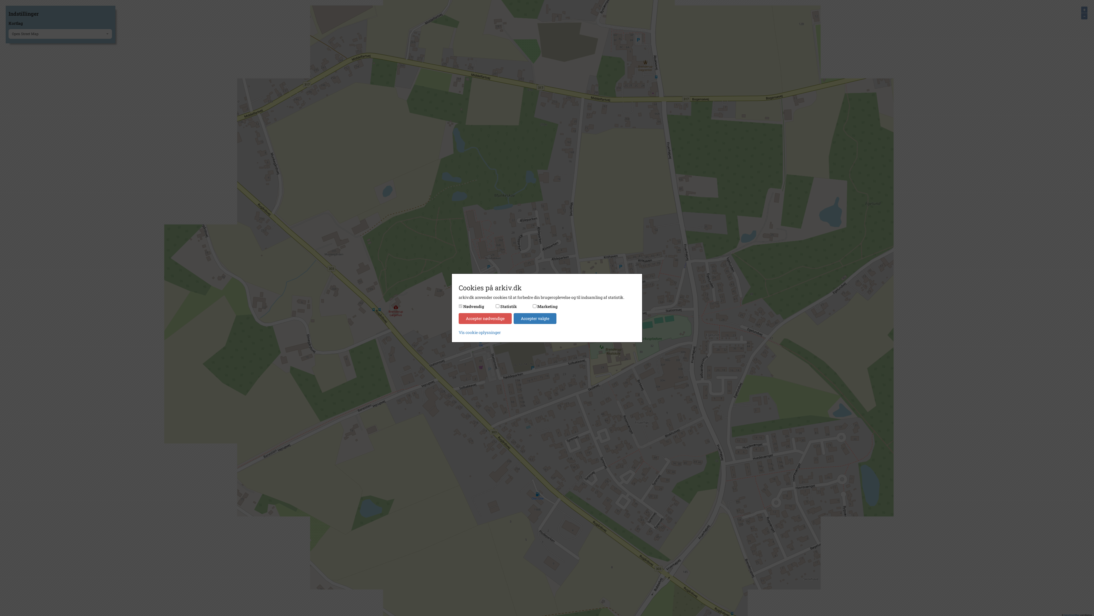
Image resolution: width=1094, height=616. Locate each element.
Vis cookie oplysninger (480, 332)
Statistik (508, 306)
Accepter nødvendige (485, 318)
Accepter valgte (535, 318)
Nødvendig (473, 306)
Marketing (547, 306)
